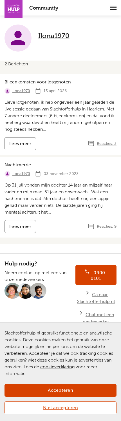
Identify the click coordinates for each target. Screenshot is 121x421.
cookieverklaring (57, 366)
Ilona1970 (54, 36)
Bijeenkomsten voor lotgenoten (38, 82)
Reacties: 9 (106, 226)
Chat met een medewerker (98, 318)
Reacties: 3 (106, 143)
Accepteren (60, 390)
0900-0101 (99, 275)
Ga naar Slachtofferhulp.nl (96, 298)
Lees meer (22, 145)
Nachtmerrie (18, 164)
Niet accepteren (60, 407)
